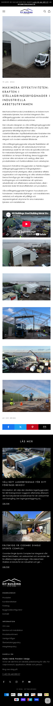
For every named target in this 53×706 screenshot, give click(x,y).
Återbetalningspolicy (11, 642)
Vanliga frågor (8, 638)
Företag (5, 606)
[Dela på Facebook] (8, 427)
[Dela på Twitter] (20, 427)
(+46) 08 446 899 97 (11, 674)
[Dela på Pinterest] (33, 427)
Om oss (5, 626)
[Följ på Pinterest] (23, 682)
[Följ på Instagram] (16, 682)
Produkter (6, 597)
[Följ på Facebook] (3, 682)
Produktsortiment (10, 634)
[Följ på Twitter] (10, 682)
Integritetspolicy (9, 646)
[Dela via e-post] (45, 427)
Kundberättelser (9, 601)
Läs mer (5, 503)
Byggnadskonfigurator (12, 610)
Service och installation (12, 630)
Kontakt (5, 614)
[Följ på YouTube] (29, 682)
